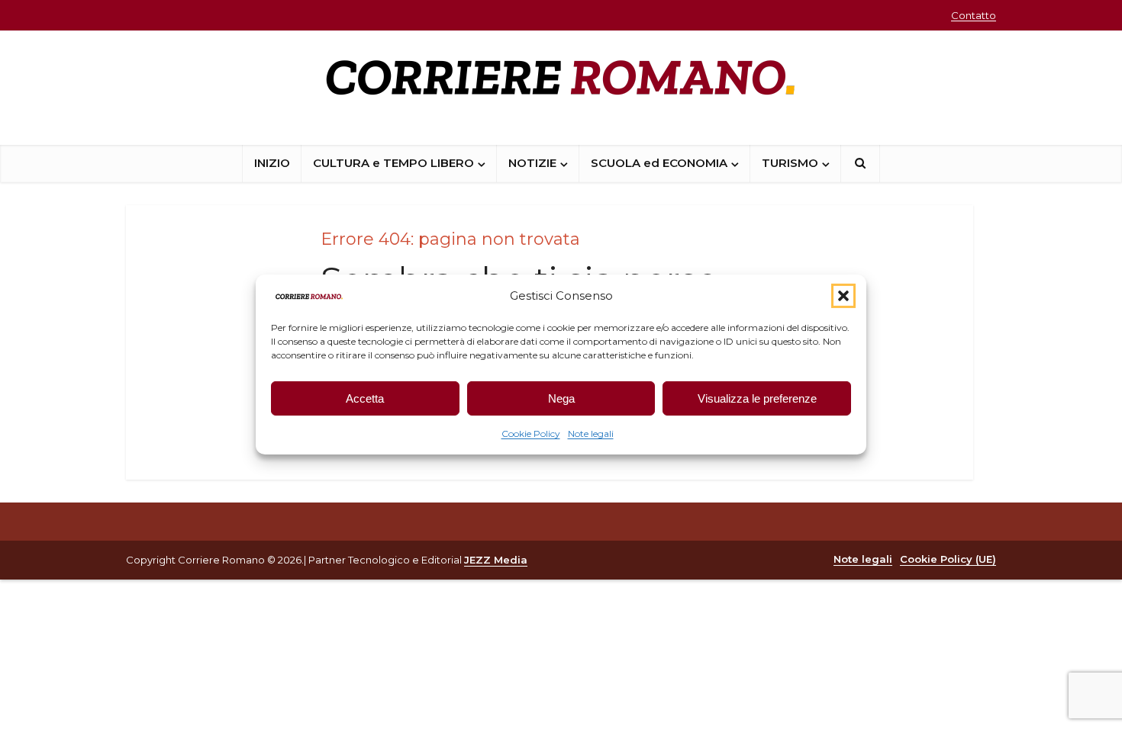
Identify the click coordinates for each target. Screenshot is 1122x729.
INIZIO (272, 163)
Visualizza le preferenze (757, 398)
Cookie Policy (530, 433)
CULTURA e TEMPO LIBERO (393, 163)
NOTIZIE (532, 163)
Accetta (365, 398)
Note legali (591, 433)
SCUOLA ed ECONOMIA (659, 163)
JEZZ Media (495, 560)
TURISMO (790, 163)
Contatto (973, 15)
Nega (561, 398)
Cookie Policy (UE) (948, 559)
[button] (843, 295)
